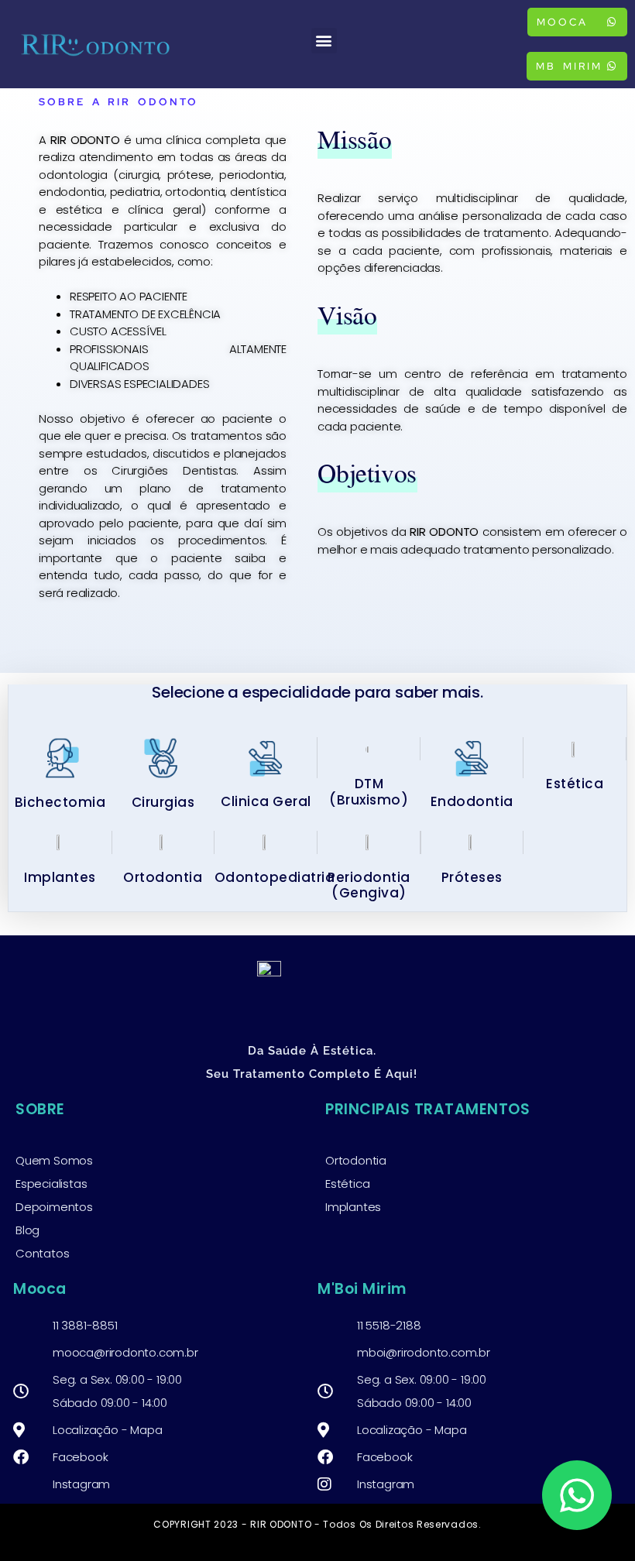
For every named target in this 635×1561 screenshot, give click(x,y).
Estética (574, 783)
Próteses (472, 877)
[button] (324, 40)
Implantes (60, 877)
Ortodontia (162, 877)
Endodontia (472, 801)
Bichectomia (60, 802)
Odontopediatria (275, 877)
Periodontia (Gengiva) (369, 885)
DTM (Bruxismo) (368, 791)
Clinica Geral (266, 801)
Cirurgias (163, 802)
